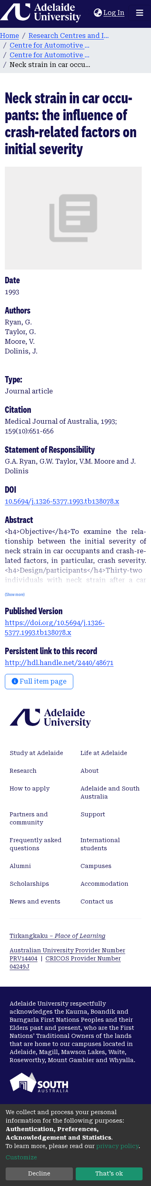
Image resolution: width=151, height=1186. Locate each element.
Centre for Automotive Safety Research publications (50, 55)
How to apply (30, 788)
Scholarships (29, 884)
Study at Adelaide (36, 753)
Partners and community (29, 818)
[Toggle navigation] (139, 13)
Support (93, 814)
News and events (35, 901)
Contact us (97, 901)
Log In (114, 13)
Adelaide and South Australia (110, 792)
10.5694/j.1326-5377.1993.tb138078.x (62, 501)
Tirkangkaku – (57, 936)
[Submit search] (88, 13)
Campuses (96, 866)
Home (9, 36)
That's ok (109, 1173)
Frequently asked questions (36, 844)
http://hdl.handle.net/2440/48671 (59, 663)
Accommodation (104, 884)
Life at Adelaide (104, 753)
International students (100, 844)
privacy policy (117, 1146)
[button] (98, 13)
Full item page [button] (42, 681)
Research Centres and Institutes (69, 36)
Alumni (20, 866)
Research (23, 771)
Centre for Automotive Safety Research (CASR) (50, 45)
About (90, 771)
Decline (39, 1173)
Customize (21, 1157)
